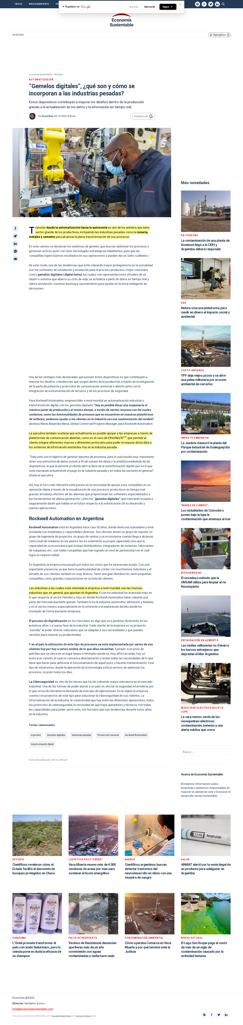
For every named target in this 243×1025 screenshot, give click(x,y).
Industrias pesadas (81, 735)
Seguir (167, 6)
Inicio (18, 3)
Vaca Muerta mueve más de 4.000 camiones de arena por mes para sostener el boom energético (92, 869)
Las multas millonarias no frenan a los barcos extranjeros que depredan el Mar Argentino (205, 649)
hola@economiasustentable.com (32, 1009)
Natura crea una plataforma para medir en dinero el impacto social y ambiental (205, 312)
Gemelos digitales (56, 735)
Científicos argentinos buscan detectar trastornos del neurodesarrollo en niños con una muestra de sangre (148, 871)
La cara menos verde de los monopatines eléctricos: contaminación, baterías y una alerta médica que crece (202, 723)
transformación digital (42, 744)
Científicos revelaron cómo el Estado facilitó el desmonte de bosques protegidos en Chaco (33, 869)
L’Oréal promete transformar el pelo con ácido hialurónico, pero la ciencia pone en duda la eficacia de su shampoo (36, 949)
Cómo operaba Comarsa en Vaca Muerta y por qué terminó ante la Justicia (148, 947)
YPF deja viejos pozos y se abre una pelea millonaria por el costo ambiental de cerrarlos (203, 380)
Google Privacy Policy (61, 1016)
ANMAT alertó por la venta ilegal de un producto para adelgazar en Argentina (206, 869)
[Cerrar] (180, 4)
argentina (36, 735)
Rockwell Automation (136, 735)
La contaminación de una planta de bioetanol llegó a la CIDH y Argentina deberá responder (205, 245)
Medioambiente (39, 3)
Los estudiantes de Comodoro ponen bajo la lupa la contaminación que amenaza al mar (206, 515)
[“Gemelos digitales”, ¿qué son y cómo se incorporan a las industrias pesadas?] (121, 20)
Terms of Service (83, 1016)
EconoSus (47, 116)
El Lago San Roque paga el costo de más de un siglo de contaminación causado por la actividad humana (204, 949)
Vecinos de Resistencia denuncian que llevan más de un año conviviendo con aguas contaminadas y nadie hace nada (92, 949)
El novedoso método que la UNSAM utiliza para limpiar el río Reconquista (203, 582)
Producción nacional (108, 735)
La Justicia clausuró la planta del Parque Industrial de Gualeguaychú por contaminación (205, 447)
